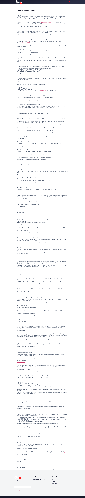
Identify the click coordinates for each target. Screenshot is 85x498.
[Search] (17, 489)
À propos (53, 481)
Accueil (53, 479)
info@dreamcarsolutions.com (21, 362)
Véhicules (53, 485)
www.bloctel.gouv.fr (62, 452)
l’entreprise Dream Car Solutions (21, 323)
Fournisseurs (54, 487)
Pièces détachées (54, 483)
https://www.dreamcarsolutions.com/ (24, 19)
